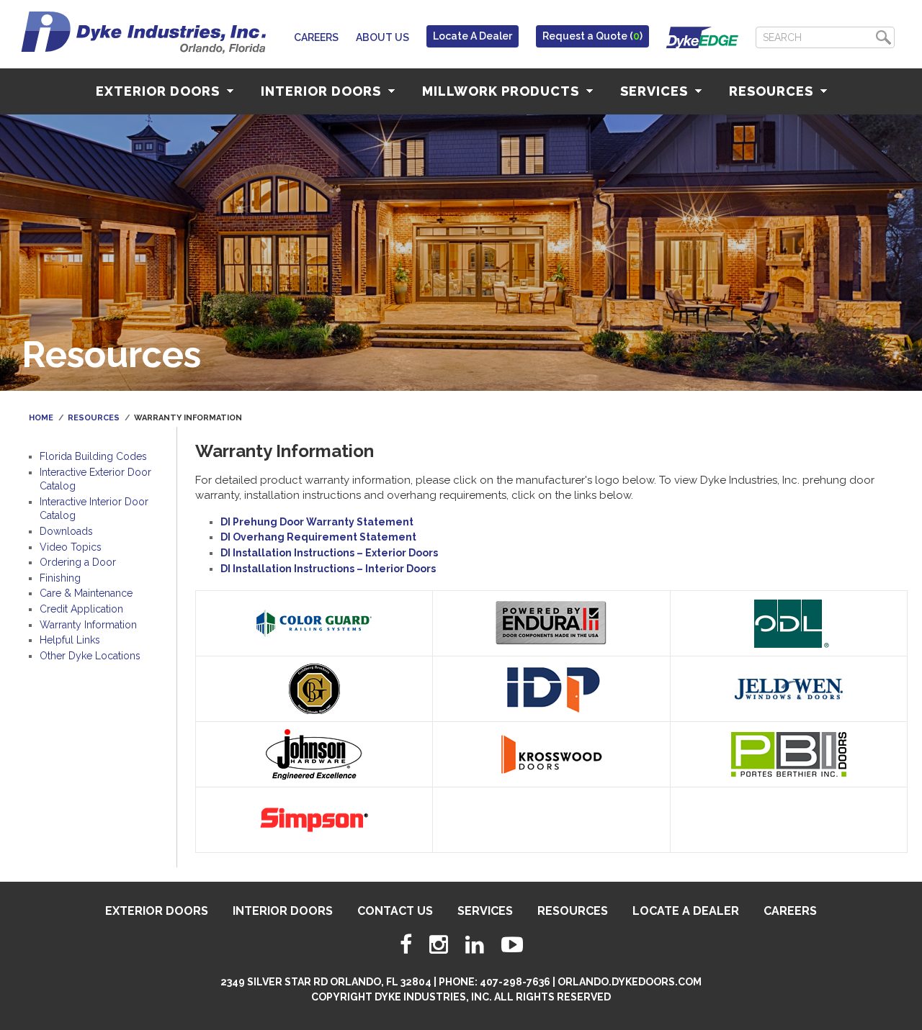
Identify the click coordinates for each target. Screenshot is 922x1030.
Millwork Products (502, 91)
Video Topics (71, 547)
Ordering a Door (78, 562)
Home (41, 418)
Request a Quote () (592, 36)
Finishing (60, 578)
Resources (773, 91)
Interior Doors (323, 91)
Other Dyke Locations (90, 655)
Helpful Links (70, 640)
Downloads (66, 531)
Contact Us (395, 911)
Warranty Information (88, 625)
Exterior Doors (159, 91)
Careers (316, 37)
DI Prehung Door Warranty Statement (316, 522)
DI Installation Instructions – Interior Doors (328, 568)
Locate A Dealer (472, 36)
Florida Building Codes (93, 456)
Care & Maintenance (86, 593)
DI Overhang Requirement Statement (318, 537)
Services (656, 91)
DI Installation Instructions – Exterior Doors (329, 553)
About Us (382, 37)
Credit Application (81, 609)
